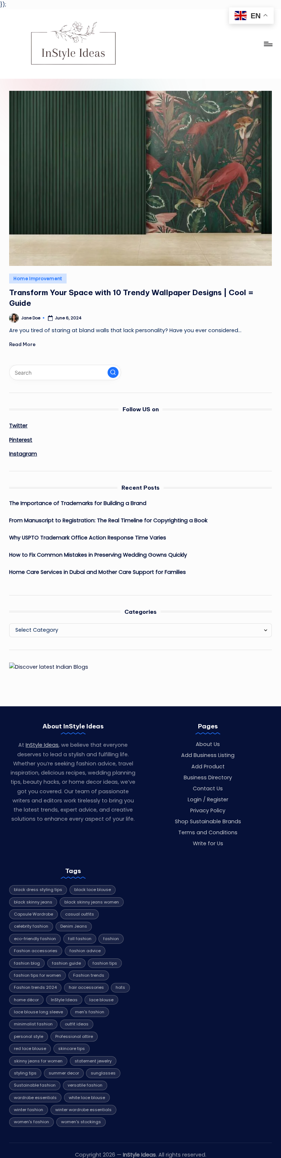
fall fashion (79, 939)
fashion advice (85, 951)
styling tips (25, 1073)
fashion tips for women (37, 975)
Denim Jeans (73, 926)
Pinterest (20, 439)
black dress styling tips (38, 889)
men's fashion (89, 1012)
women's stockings (81, 1122)
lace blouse (101, 1000)
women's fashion (31, 1122)
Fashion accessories (35, 951)
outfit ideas (77, 1024)
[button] (113, 372)
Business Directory (208, 777)
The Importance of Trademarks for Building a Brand (77, 503)
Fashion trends (88, 975)
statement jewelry (93, 1061)
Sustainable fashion (35, 1085)
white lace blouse (87, 1098)
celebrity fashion (31, 926)
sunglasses (103, 1073)
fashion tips (105, 963)
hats (120, 987)
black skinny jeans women (91, 902)
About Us (208, 744)
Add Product (208, 766)
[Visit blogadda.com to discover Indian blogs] (48, 667)
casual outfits (79, 914)
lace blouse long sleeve (38, 1012)
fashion (111, 939)
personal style (28, 1036)
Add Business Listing (208, 755)
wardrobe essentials (35, 1098)
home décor (26, 1000)
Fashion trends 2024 (35, 987)
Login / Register (208, 799)
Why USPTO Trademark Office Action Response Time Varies (87, 537)
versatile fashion (85, 1085)
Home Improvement (38, 278)
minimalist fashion (33, 1024)
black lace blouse (92, 889)
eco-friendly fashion (35, 939)
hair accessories (86, 987)
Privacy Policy (207, 810)
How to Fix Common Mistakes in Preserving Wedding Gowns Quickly (98, 554)
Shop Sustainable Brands (208, 821)
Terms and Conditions (207, 832)
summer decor (64, 1073)
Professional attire (74, 1036)
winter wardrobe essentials (83, 1110)
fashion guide (66, 963)
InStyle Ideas (42, 745)
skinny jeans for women (38, 1061)
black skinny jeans (33, 902)
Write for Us (208, 843)
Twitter (18, 425)
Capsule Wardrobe (33, 914)
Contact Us (208, 788)
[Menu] (267, 44)
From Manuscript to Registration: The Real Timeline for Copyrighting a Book (108, 520)
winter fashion (28, 1110)
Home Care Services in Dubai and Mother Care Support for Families (97, 572)
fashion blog (27, 963)
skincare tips (71, 1048)
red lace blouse (30, 1048)
